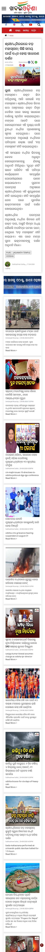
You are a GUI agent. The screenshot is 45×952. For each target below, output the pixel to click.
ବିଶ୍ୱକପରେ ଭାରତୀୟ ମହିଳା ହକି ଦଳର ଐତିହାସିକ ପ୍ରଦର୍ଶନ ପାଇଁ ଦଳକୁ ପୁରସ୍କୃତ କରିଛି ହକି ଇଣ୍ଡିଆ (21, 717)
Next (42, 30)
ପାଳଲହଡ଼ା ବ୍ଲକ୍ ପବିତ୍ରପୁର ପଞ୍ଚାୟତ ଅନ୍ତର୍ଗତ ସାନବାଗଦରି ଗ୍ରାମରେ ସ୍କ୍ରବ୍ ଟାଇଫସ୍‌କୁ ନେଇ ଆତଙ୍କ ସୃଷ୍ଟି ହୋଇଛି (20, 408)
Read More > (11, 350)
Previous (37, 30)
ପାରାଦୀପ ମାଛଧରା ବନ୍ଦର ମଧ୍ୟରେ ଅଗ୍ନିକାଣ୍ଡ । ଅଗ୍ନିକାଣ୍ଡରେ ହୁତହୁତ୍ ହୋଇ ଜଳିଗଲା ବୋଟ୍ (22, 593)
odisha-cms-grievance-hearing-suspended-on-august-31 (20, 534)
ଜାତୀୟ (26, 30)
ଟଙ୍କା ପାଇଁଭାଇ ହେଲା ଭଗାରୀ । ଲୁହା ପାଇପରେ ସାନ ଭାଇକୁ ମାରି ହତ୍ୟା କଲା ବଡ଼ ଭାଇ (21, 344)
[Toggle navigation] (39, 24)
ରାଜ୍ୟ (17, 30)
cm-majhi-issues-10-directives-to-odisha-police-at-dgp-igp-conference (22, 474)
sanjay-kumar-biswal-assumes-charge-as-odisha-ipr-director (19, 655)
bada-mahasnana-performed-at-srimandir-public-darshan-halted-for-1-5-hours (22, 848)
